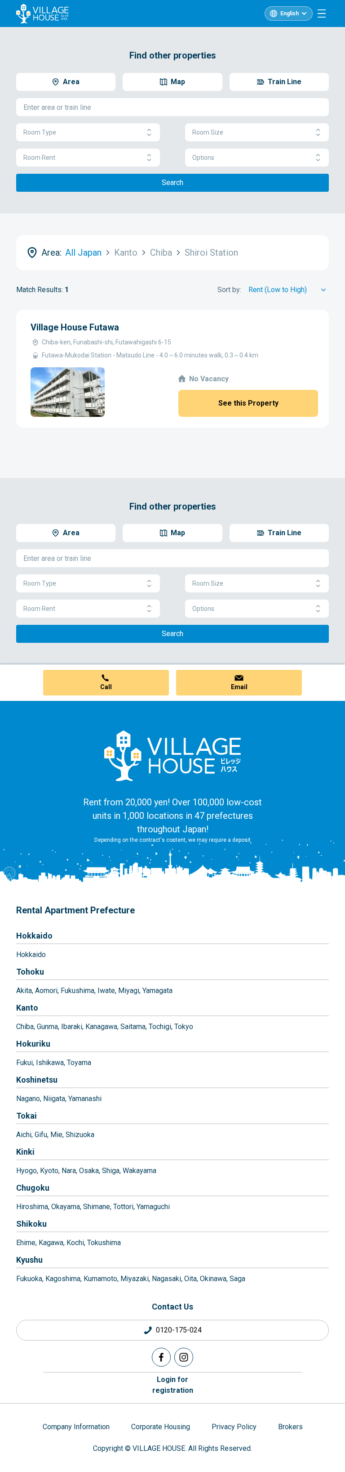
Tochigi (160, 1026)
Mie (56, 1134)
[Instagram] (183, 1357)
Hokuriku (33, 1043)
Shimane (96, 1206)
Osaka (89, 1170)
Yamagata (157, 990)
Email (239, 687)
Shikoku (31, 1223)
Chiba (25, 1026)
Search (172, 182)
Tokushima (104, 1242)
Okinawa (213, 1278)
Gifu (41, 1134)
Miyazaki (134, 1278)
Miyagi (128, 990)
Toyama (79, 1062)
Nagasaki (166, 1278)
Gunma (47, 1026)
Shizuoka (80, 1134)
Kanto (27, 1007)
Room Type (39, 132)
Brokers (290, 1426)
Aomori (46, 990)
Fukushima (77, 990)
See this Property (248, 403)
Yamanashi (85, 1098)
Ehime (25, 1242)
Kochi (75, 1242)
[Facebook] (161, 1357)
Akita (24, 990)
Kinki (25, 1151)
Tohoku (30, 971)
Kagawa (51, 1242)
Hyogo (26, 1170)
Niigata (54, 1098)
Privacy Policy (234, 1426)
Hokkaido (34, 935)
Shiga (110, 1170)
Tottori (123, 1206)
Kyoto (49, 1170)
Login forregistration (172, 1385)
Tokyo (183, 1026)
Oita (190, 1278)
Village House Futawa (75, 327)
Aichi (23, 1134)
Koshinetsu (37, 1079)
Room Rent (39, 157)
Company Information (76, 1426)
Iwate (106, 990)
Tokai (26, 1115)
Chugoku (32, 1187)
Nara (69, 1170)
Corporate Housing (160, 1426)
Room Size (207, 132)
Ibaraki (71, 1026)
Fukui (24, 1062)
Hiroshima (32, 1206)
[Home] (172, 755)
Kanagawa (101, 1026)
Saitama (133, 1026)
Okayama (65, 1206)
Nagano (28, 1098)
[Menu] (321, 13)
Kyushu (29, 1259)
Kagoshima (62, 1278)
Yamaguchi (153, 1206)
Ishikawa (50, 1062)
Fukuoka (29, 1278)
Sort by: (229, 289)
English (289, 13)
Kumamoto (100, 1278)
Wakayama (139, 1170)
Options (203, 157)
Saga (237, 1278)
